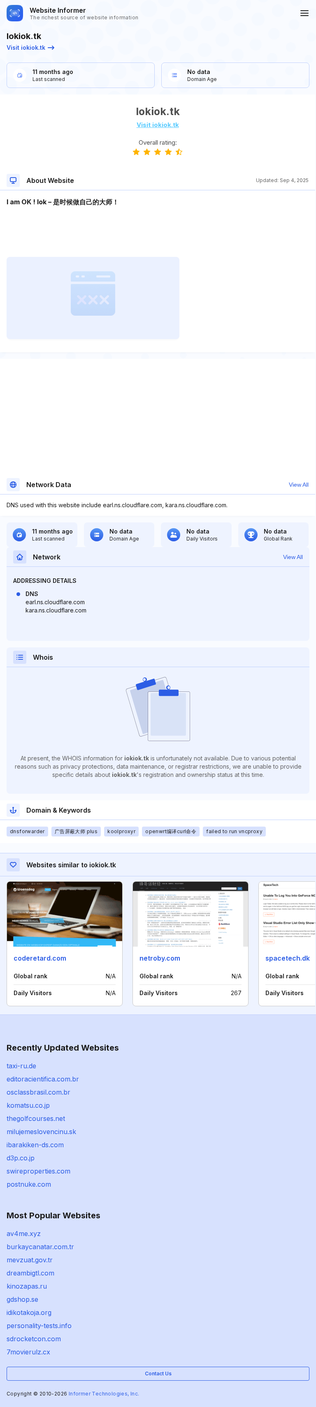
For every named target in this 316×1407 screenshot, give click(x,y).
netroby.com (159, 958)
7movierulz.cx (28, 1352)
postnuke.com (29, 1184)
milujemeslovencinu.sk (41, 1131)
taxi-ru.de (21, 1066)
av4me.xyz (24, 1233)
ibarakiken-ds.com (35, 1145)
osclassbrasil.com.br (38, 1092)
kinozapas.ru (27, 1286)
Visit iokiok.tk (26, 47)
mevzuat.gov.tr (30, 1260)
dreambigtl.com (30, 1273)
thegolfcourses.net (36, 1118)
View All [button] (299, 484)
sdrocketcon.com (34, 1339)
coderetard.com (40, 958)
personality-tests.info (39, 1326)
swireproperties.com (38, 1171)
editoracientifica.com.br (43, 1079)
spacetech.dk (287, 958)
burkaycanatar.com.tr (40, 1247)
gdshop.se (22, 1299)
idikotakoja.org (29, 1312)
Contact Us (158, 1373)
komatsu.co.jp (28, 1105)
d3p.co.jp (21, 1158)
